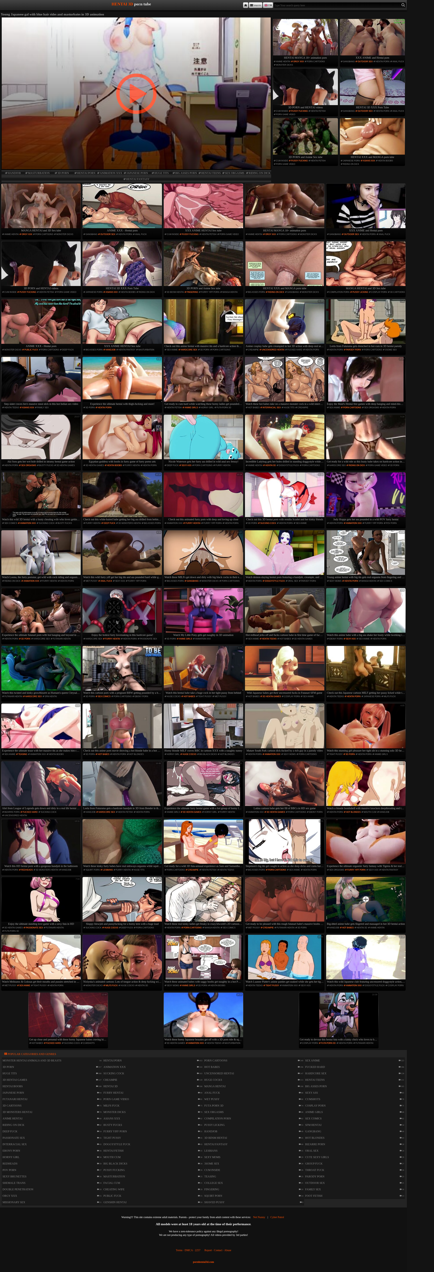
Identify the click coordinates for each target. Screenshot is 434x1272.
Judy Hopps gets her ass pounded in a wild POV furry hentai (369, 497)
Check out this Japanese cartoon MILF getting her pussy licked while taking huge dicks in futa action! (366, 670)
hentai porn (86, 173)
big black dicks (208, 754)
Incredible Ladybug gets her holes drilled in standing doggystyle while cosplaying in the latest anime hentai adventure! (285, 439)
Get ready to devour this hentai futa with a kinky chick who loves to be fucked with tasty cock (339, 1017)
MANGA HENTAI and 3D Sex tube (41, 230)
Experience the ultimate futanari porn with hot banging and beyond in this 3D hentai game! (41, 612)
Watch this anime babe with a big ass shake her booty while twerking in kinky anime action (366, 612)
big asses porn (186, 173)
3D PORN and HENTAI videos (305, 107)
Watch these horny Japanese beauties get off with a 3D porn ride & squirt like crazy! (203, 1017)
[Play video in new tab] (136, 18)
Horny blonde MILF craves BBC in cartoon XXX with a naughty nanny (203, 728)
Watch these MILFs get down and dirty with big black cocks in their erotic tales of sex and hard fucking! (203, 555)
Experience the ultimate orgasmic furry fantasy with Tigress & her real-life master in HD (366, 843)
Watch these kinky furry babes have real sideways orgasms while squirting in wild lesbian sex (122, 843)
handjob (14, 173)
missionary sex (14, 1202)
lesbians (108, 870)
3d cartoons (397, 292)
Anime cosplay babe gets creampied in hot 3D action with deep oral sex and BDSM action (285, 324)
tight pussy (205, 696)
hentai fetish (318, 111)
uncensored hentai (273, 350)
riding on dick (260, 173)
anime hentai (283, 61)
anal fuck (398, 61)
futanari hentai (62, 639)
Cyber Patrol (277, 1217)
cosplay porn (379, 292)
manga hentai (230, 292)
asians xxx (369, 161)
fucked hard (294, 350)
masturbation (39, 173)
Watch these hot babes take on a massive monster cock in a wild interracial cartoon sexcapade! (285, 381)
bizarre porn (12, 812)
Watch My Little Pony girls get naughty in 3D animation (207, 612)
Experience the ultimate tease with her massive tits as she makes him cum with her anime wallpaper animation (41, 728)
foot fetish (313, 1195)
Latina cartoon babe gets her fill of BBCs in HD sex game (288, 786)
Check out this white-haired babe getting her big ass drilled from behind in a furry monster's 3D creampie (122, 497)
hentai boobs (385, 161)
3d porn (63, 173)
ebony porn (336, 639)
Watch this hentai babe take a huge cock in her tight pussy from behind (204, 670)
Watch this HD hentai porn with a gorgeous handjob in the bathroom (42, 843)
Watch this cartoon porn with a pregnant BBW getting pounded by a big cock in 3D (122, 670)
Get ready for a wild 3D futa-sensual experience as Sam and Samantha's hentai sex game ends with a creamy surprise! (203, 843)
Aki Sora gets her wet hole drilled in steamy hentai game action (43, 439)
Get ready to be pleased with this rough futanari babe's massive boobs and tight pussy (285, 901)
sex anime (172, 350)
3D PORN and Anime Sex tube (305, 157)
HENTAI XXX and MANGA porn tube (372, 157)
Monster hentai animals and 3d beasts (32, 1060)
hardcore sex (189, 350)
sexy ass (186, 465)
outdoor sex (365, 61)
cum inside (282, 111)
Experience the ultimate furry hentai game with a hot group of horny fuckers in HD (203, 786)
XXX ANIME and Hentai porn (372, 57)
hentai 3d (270, 465)
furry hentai (132, 465)
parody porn (353, 350)
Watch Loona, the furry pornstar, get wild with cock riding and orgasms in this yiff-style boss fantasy (41, 555)
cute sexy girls (317, 1157)
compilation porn (339, 292)
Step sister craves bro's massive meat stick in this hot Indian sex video (42, 381)
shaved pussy (214, 1202)
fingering (192, 292)
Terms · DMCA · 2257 (188, 1250)
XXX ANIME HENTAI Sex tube (203, 230)
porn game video (285, 114)
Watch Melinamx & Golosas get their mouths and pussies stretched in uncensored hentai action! (41, 959)
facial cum (111, 1182)
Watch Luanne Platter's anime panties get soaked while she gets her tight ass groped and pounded (285, 959)
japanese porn (137, 173)
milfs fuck (390, 696)
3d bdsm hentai (175, 292)
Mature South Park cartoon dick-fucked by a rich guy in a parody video (284, 728)
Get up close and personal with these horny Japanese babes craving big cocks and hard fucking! (68, 1017)
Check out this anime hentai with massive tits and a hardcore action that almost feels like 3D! (203, 324)
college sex (213, 1182)
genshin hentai (114, 1202)
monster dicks (284, 65)
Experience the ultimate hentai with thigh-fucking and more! (125, 381)
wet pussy (91, 581)
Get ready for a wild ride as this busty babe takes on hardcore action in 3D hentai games (366, 439)
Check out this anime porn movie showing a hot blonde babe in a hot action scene (122, 728)
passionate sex (148, 639)
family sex (43, 407)
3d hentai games (65, 465)
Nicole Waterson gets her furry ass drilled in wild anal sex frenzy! (205, 439)
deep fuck (68, 350)
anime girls (191, 407)
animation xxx (111, 173)
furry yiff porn (210, 292)
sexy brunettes (14, 1176)
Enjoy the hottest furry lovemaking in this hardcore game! (126, 612)
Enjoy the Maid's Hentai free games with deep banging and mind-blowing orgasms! (366, 381)
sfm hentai (51, 696)
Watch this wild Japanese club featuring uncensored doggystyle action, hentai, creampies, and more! (366, 959)
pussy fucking (299, 111)
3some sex (391, 350)
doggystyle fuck (289, 465)
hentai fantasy (138, 179)
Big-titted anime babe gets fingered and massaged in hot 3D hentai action (366, 901)
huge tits (161, 173)
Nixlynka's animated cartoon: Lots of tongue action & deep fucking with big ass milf (122, 959)
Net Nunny (259, 1217)
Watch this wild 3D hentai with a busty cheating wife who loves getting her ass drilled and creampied (41, 497)
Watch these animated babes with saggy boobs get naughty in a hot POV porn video (203, 959)
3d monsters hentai (129, 523)
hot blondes (136, 754)
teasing (22, 754)
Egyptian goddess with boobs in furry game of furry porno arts (125, 439)
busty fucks (46, 465)
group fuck (314, 1163)
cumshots (89, 1043)
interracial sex (272, 407)
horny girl (207, 407)
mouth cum (370, 812)
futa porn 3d (224, 407)
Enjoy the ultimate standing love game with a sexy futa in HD (44, 901)
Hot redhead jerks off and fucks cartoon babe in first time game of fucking (285, 612)
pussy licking (360, 292)
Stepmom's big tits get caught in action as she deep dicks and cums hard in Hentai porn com (285, 843)
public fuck (31, 350)
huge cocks (174, 696)
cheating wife (114, 1189)
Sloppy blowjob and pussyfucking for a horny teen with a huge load (123, 901)
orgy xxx (298, 61)
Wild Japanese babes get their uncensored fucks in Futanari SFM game (285, 670)
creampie (253, 350)
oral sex (293, 581)
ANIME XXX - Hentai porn (122, 230)
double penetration (18, 1189)
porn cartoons (316, 61)
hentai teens (211, 173)
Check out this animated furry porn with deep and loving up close (205, 497)
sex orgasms (234, 173)
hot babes (254, 407)
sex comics (10, 523)
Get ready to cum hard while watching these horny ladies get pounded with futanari (203, 381)
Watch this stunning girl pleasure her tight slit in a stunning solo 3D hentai (366, 728)
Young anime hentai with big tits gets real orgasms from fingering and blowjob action (366, 555)
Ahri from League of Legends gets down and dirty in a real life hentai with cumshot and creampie (41, 786)
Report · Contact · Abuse (217, 1250)
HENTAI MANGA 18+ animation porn (305, 57)
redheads (27, 870)
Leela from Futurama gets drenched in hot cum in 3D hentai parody (367, 324)
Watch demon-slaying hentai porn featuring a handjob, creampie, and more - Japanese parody (285, 555)
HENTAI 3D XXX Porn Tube (372, 107)
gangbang (349, 61)
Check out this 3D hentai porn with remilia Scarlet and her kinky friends (284, 497)
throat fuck (314, 1170)
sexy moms (335, 581)
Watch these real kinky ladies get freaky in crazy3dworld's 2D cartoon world (203, 901)
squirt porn (93, 870)
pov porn (391, 523)
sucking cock (47, 523)
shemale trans (14, 1182)
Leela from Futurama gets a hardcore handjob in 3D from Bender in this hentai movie (122, 786)
